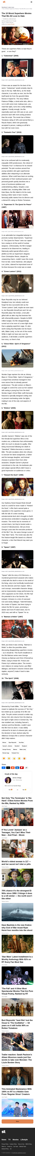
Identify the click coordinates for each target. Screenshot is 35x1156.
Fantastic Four (15, 753)
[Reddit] (13, 767)
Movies (4, 742)
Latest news (11, 7)
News (4, 1140)
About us (4, 1146)
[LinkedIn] (17, 767)
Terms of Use (21, 1144)
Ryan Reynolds (12, 742)
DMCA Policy (29, 1144)
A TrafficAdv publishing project (18, 1152)
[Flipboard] (22, 767)
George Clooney (7, 749)
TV (9, 1140)
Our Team (15, 1146)
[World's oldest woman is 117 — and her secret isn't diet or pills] (17, 873)
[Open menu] (31, 2)
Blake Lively (23, 749)
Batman (15, 749)
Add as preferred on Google (9, 21)
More (17, 1121)
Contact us (9, 1146)
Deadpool (24, 746)
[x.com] (8, 767)
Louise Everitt (10, 24)
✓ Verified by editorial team (9, 19)
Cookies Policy (13, 1144)
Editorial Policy (5, 1148)
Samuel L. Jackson (7, 746)
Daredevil (17, 746)
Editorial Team (22, 1146)
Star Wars (21, 742)
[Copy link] (26, 767)
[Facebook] (4, 767)
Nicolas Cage (6, 753)
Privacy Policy (5, 1144)
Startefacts (4, 7)
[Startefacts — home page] (4, 2)
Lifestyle (24, 1140)
